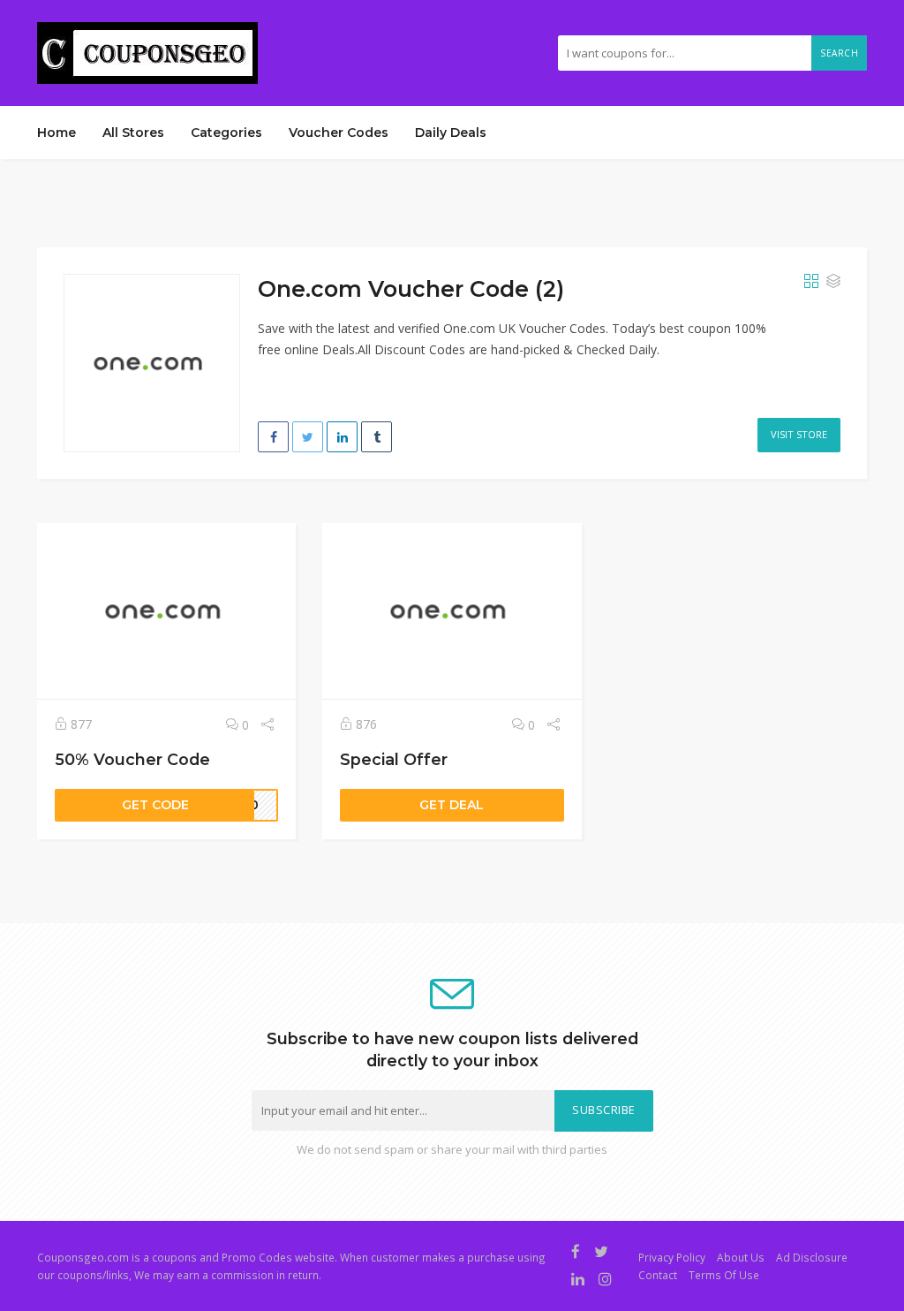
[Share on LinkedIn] (342, 436)
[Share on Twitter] (307, 436)
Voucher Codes (338, 132)
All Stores (133, 132)
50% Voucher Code (132, 759)
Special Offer (394, 759)
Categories (226, 132)
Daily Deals (450, 132)
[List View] (833, 282)
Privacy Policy (671, 1257)
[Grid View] (811, 282)
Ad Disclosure (812, 1257)
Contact (657, 1275)
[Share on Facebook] (273, 436)
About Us (741, 1257)
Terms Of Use (724, 1275)
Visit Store (799, 434)
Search (839, 53)
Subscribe (604, 1110)
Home (56, 132)
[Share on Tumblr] (376, 436)
